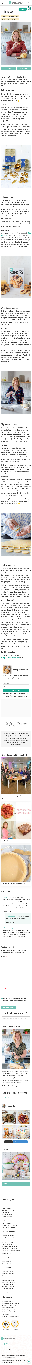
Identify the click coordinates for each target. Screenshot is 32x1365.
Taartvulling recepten (8, 1227)
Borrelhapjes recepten (8, 1238)
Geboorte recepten (7, 1271)
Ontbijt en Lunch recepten (10, 1246)
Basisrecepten (6, 1204)
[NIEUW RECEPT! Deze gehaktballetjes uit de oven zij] (9, 1117)
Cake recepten (6, 1208)
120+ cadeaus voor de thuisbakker (16, 1184)
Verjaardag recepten (8, 1274)
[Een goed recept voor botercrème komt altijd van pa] (23, 1132)
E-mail (3, 989)
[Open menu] (2, 3)
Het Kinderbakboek (8, 1308)
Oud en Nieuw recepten (9, 1293)
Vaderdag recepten (7, 1284)
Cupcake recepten (7, 1212)
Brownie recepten (7, 1206)
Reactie (4, 956)
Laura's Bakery (15, 3)
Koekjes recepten (7, 1219)
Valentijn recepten (7, 1276)
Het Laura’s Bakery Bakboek (10, 1303)
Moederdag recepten (8, 1282)
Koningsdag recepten (8, 1280)
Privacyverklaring (14, 1349)
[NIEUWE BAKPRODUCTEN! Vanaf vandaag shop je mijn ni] (9, 1132)
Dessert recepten (7, 1214)
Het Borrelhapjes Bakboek (10, 1305)
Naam (3, 980)
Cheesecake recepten (8, 1210)
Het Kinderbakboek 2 (8, 1312)
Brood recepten (6, 1240)
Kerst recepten (6, 1291)
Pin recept (25, 68)
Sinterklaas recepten (8, 1289)
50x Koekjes (5, 1314)
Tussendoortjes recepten (9, 1225)
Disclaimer (3, 1349)
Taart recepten (6, 1223)
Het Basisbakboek (7, 1301)
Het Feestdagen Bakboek (9, 1310)
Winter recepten (7, 1263)
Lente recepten (6, 1257)
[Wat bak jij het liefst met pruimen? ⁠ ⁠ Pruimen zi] (23, 1117)
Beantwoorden (7, 911)
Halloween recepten (8, 1286)
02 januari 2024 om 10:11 (23, 916)
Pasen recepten (6, 1278)
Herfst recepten (6, 1261)
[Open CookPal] (29, 8)
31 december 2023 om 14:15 (22, 928)
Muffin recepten (7, 1221)
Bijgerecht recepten (8, 1236)
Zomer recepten (7, 1259)
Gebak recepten (7, 1216)
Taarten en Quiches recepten (11, 1250)
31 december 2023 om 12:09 (16, 897)
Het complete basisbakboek (10, 1316)
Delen (9, 68)
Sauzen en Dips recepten (9, 1248)
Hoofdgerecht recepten (9, 1242)
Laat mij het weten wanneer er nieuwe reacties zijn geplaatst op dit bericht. (14, 999)
